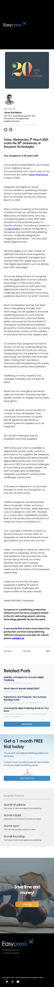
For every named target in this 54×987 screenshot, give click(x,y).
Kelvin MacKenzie (38, 174)
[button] (48, 24)
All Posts (27, 651)
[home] (20, 24)
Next (48, 651)
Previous (8, 651)
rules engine (13, 228)
